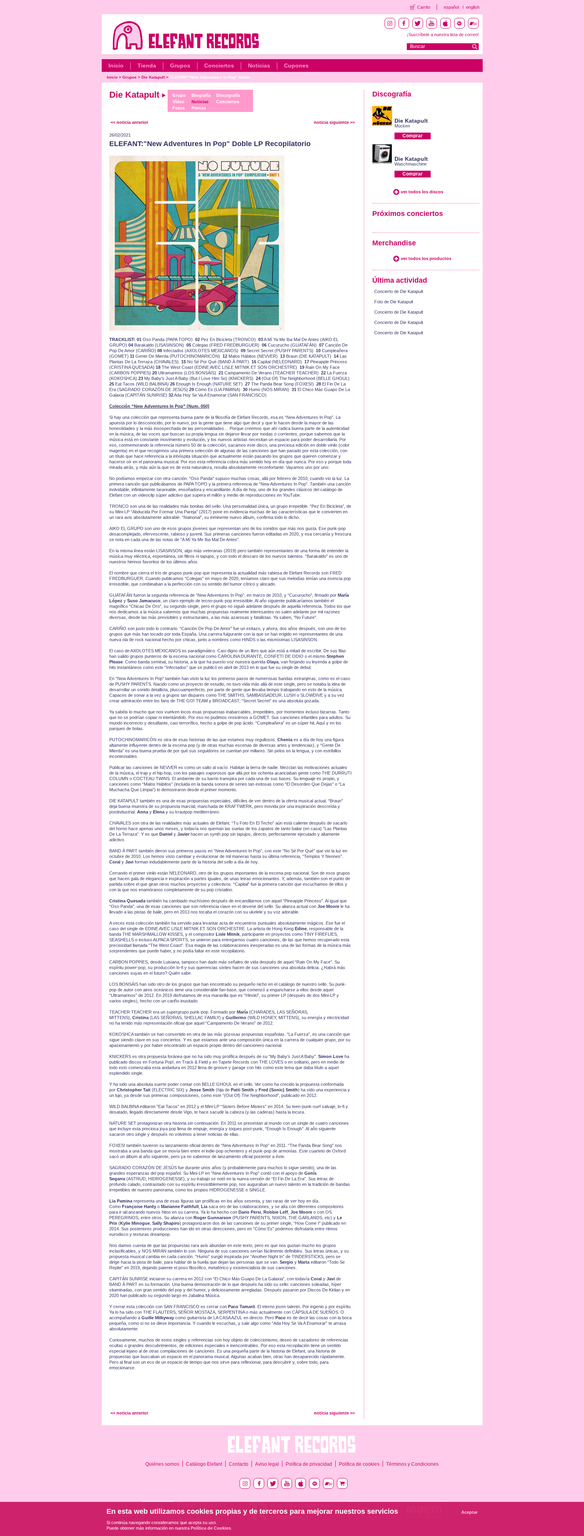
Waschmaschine (410, 164)
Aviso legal (267, 1464)
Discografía (228, 95)
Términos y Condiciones (412, 1464)
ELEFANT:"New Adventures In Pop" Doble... (211, 77)
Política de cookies (359, 1464)
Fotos (178, 108)
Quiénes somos (162, 1464)
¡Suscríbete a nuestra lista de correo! (443, 34)
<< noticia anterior (129, 122)
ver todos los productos (426, 258)
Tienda (146, 65)
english (473, 7)
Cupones (296, 65)
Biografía (201, 95)
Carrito (423, 7)
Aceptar (469, 1512)
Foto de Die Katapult (393, 301)
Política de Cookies (211, 1528)
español (451, 7)
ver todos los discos (422, 191)
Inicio (116, 65)
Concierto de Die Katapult (398, 291)
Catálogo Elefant (204, 1464)
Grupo (179, 95)
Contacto (238, 1464)
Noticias (259, 65)
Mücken (402, 125)
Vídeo (178, 101)
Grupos (180, 65)
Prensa (198, 108)
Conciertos (219, 65)
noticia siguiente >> (334, 122)
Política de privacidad (309, 1464)
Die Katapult (153, 77)
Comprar (412, 136)
